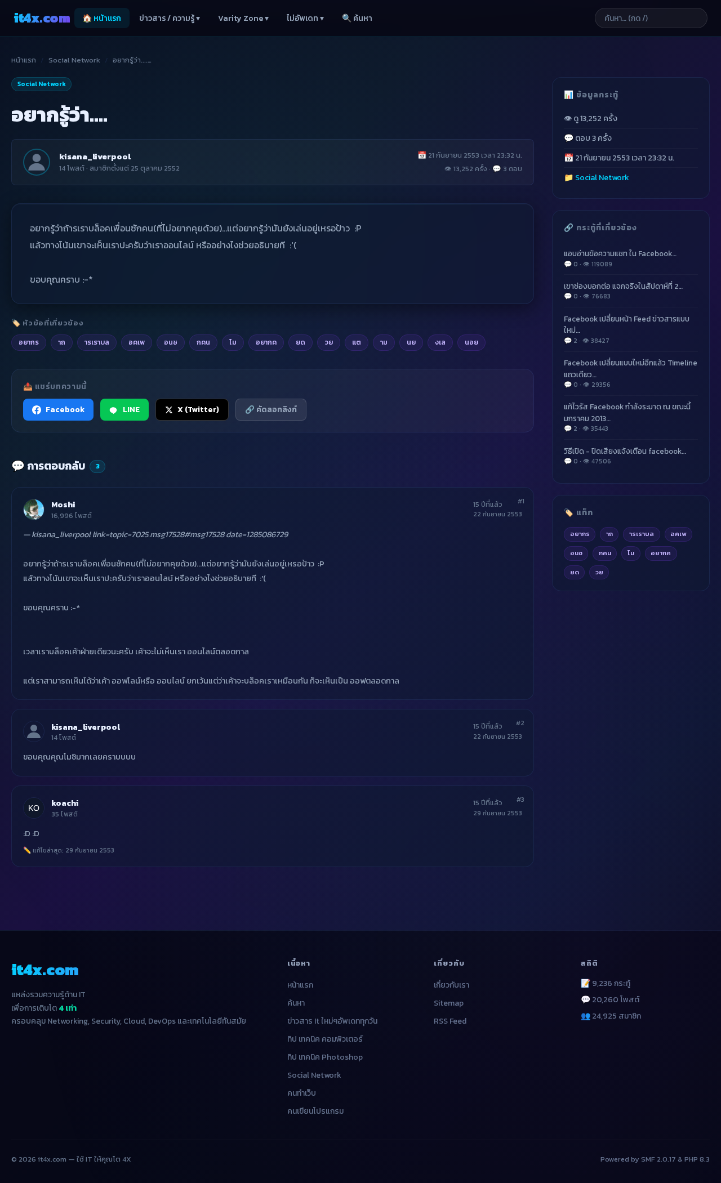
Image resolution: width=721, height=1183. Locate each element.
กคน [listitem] (203, 342)
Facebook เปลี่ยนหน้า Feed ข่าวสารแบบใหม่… (626, 329)
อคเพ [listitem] (136, 342)
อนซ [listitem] (170, 342)
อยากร (580, 534)
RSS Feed (450, 1021)
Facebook (65, 409)
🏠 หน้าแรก (101, 18)
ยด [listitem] (300, 342)
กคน (605, 553)
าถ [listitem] (61, 342)
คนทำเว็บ (301, 1093)
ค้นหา (296, 1003)
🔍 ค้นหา (357, 18)
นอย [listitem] (471, 342)
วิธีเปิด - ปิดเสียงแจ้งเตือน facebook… (625, 455)
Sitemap (449, 1003)
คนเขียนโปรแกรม (315, 1111)
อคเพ (678, 534)
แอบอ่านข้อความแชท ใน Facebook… (620, 258)
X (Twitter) (198, 409)
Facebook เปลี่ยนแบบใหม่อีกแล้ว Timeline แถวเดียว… (630, 373)
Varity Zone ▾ (243, 18)
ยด (574, 572)
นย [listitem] (411, 342)
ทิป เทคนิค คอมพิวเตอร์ (325, 1039)
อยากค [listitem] (266, 342)
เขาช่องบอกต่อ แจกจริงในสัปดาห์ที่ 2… (623, 290)
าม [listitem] (384, 342)
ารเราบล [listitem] (96, 342)
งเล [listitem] (440, 342)
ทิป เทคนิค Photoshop (325, 1057)
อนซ (576, 553)
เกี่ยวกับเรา (451, 985)
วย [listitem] (328, 342)
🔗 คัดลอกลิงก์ (271, 409)
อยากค (661, 553)
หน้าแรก (23, 60)
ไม (630, 553)
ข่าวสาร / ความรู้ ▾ (169, 18)
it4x (42, 18)
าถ (609, 534)
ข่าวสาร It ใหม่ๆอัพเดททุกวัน (332, 1021)
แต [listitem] (356, 342)
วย (599, 572)
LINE (131, 409)
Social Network (74, 60)
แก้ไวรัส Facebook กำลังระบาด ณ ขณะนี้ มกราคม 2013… (627, 417)
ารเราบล (641, 534)
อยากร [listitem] (29, 342)
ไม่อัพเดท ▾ (305, 18)
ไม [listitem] (233, 342)
